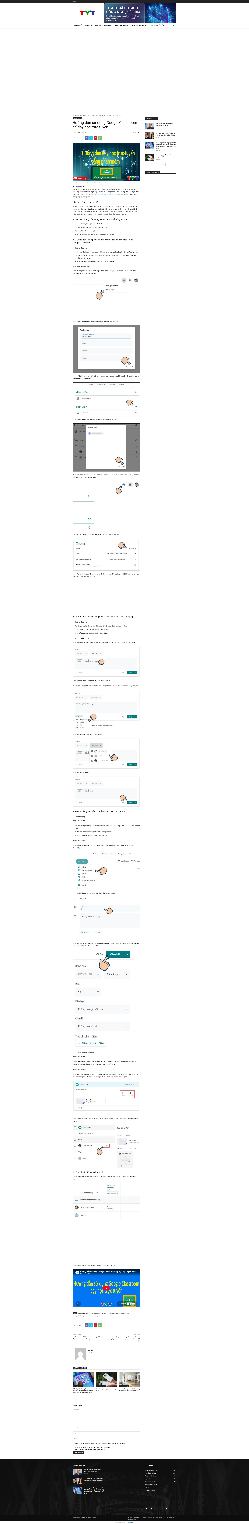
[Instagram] (161, 1508)
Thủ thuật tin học (81, 115)
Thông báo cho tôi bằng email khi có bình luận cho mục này (92, 1447)
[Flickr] (156, 1508)
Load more (160, 164)
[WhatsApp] (100, 138)
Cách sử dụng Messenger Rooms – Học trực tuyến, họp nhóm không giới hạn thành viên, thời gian (125, 1339)
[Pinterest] (95, 138)
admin (78, 132)
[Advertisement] (58, 42)
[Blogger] (147, 1508)
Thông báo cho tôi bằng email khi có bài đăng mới (90, 1449)
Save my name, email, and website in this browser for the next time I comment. (100, 1443)
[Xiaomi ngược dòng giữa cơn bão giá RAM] (106, 1379)
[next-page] (77, 1397)
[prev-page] (74, 1397)
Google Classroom (83, 1313)
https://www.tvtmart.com (94, 1353)
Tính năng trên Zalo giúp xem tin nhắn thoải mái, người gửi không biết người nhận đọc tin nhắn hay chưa (83, 1390)
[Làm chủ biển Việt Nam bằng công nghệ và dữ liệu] (149, 126)
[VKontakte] (166, 1508)
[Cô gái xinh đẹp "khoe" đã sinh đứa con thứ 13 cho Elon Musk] (149, 135)
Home (74, 115)
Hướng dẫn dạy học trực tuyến (98, 1313)
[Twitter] (91, 138)
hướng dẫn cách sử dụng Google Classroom (106, 194)
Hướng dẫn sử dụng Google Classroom (118, 1313)
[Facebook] (87, 138)
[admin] (74, 133)
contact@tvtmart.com (112, 1509)
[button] (174, 25)
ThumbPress (131, 1522)
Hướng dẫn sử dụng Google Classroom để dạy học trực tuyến (89, 1316)
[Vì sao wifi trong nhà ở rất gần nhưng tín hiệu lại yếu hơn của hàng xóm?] (129, 1379)
